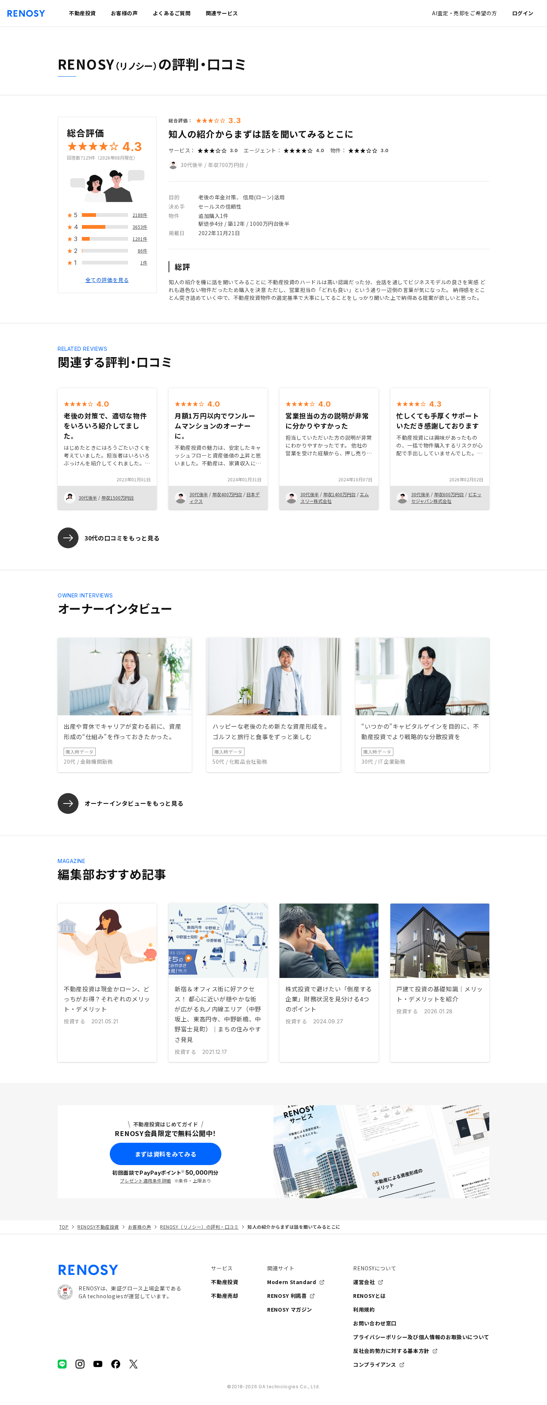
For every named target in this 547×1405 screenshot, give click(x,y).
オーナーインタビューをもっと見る (133, 803)
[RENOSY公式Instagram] (80, 1364)
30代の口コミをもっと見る (122, 537)
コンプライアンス (374, 1364)
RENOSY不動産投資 (98, 1226)
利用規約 (364, 1309)
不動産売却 (224, 1295)
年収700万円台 (226, 165)
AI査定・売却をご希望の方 (464, 13)
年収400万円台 (227, 494)
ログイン (523, 13)
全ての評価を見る (107, 280)
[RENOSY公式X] (133, 1364)
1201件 (139, 239)
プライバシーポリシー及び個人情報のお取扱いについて (421, 1337)
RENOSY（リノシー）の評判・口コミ (199, 1226)
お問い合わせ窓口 (375, 1323)
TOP (63, 1226)
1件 (143, 263)
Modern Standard (291, 1282)
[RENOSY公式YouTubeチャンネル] (97, 1364)
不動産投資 (224, 1282)
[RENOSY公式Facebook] (115, 1364)
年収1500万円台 (117, 497)
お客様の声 (139, 1226)
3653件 (139, 227)
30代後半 (191, 165)
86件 (142, 251)
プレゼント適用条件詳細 (145, 1180)
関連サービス (222, 13)
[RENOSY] (119, 1270)
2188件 (139, 215)
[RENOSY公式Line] (62, 1364)
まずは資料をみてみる (165, 1153)
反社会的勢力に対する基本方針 (391, 1350)
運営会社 (364, 1282)
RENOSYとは (369, 1295)
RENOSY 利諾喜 (287, 1295)
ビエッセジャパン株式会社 (446, 497)
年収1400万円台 (339, 494)
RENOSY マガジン (289, 1309)
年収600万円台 (449, 494)
